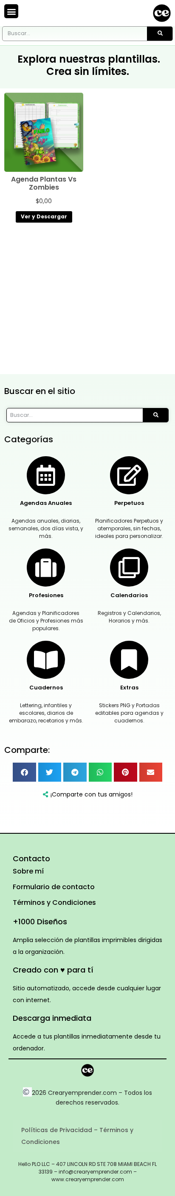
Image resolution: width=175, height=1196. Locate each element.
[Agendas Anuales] (46, 475)
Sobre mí (28, 871)
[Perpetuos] (129, 475)
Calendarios (129, 595)
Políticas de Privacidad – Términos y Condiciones (77, 1136)
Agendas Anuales (46, 503)
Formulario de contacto (54, 887)
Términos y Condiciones (54, 902)
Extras (129, 687)
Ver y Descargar (44, 216)
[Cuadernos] (46, 660)
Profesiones (46, 595)
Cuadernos (46, 687)
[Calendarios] (129, 567)
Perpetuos (129, 503)
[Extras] (129, 660)
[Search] (159, 34)
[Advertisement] (87, 300)
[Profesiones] (46, 567)
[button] (11, 11)
